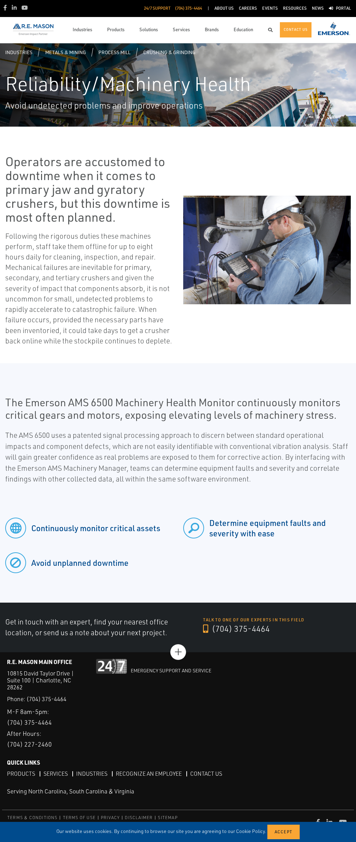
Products (21, 773)
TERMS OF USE (79, 817)
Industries (18, 52)
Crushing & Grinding (169, 52)
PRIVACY (110, 817)
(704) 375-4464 (240, 628)
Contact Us (206, 773)
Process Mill (114, 52)
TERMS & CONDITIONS (32, 817)
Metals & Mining (65, 52)
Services (55, 773)
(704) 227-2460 (29, 744)
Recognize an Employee (149, 773)
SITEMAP (167, 817)
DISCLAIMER (139, 817)
